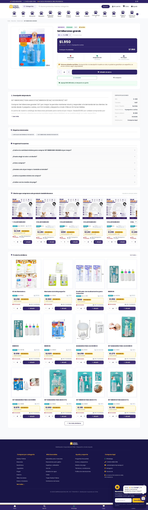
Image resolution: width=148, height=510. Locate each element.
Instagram (109, 468)
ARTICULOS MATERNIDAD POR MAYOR (23, 134)
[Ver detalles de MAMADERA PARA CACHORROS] (90, 328)
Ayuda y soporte (82, 454)
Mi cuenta (117, 6)
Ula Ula (48, 468)
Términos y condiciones (82, 468)
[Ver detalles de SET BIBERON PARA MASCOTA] (90, 382)
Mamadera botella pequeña (54, 291)
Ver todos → (133, 255)
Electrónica (20, 465)
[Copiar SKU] (70, 35)
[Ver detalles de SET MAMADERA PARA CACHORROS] (122, 328)
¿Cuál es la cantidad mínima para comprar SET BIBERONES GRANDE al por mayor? (42, 150)
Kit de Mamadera (18, 291)
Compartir (118, 77)
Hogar (19, 471)
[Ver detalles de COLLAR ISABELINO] (22, 209)
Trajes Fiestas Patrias (52, 478)
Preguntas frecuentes (82, 459)
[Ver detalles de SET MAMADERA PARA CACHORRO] (26, 382)
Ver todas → (21, 484)
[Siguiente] (136, 222)
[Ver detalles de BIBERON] (122, 274)
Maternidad (20, 21)
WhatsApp (109, 459)
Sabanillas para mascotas (54, 459)
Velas (47, 475)
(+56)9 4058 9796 (16, 1)
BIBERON (111, 291)
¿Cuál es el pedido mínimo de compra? (27, 176)
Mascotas (13, 21)
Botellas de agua (51, 471)
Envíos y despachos (81, 462)
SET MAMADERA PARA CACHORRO (24, 400)
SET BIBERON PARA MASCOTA (86, 400)
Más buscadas (51, 454)
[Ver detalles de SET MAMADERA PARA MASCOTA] (58, 382)
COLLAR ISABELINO (19, 222)
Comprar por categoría (26, 454)
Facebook (109, 471)
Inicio (9, 21)
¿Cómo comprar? (19, 163)
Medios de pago (80, 465)
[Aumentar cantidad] (69, 72)
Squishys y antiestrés (52, 465)
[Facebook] (137, 2)
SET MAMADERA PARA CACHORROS (120, 346)
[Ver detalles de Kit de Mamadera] (26, 274)
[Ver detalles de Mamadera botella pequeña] (58, 274)
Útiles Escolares (21, 478)
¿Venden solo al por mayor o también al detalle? (30, 169)
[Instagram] (136, 2)
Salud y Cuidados (22, 481)
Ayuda (135, 6)
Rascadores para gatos (53, 462)
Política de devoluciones (83, 471)
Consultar (78, 77)
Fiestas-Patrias (21, 459)
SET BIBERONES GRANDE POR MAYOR (48, 134)
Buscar (105, 6)
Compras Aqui (110, 454)
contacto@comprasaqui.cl (114, 465)
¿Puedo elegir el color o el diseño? (25, 157)
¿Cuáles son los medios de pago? (25, 182)
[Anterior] (12, 222)
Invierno (19, 475)
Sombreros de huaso (52, 481)
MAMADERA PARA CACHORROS (86, 346)
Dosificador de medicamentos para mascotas (89, 292)
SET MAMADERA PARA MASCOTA (55, 400)
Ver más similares (75, 423)
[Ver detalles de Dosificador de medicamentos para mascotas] (90, 274)
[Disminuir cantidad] (59, 72)
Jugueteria (20, 468)
